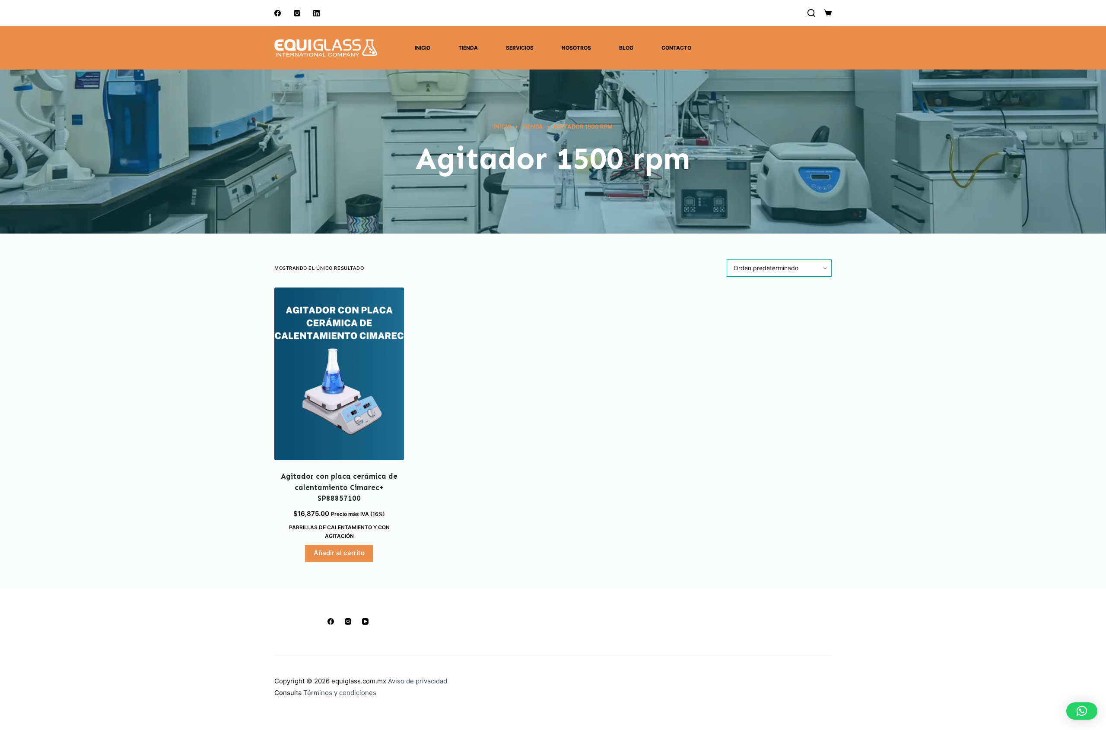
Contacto (676, 47)
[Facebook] (277, 13)
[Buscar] (811, 13)
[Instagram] (297, 13)
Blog (626, 47)
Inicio (422, 47)
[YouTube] (365, 621)
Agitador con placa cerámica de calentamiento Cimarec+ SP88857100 (339, 487)
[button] (1081, 711)
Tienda (468, 47)
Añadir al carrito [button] (339, 553)
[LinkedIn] (316, 13)
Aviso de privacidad (417, 681)
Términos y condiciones (339, 693)
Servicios (520, 47)
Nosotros (576, 47)
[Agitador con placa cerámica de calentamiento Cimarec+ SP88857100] (339, 374)
